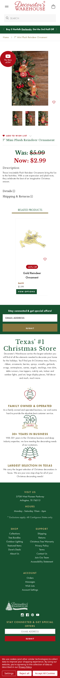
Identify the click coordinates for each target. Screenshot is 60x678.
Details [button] (8, 191)
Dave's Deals (14, 549)
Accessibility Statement (42, 561)
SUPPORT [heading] (42, 528)
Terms (42, 549)
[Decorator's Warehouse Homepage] (30, 605)
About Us (14, 553)
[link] (22, 614)
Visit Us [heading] (30, 492)
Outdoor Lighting (14, 541)
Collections (14, 533)
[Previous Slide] (3, 29)
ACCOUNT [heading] (30, 573)
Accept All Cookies (45, 673)
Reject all (24, 673)
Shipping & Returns (16, 196)
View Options (26, 291)
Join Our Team (42, 557)
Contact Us (42, 553)
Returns (41, 537)
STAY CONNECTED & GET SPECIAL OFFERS (30, 624)
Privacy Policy (42, 545)
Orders (30, 577)
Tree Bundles (14, 537)
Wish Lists (30, 585)
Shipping (42, 533)
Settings (9, 673)
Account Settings (30, 589)
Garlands (26, 29)
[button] (7, 7)
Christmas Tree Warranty (42, 541)
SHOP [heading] (14, 528)
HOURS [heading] (30, 506)
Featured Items (14, 545)
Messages (30, 581)
